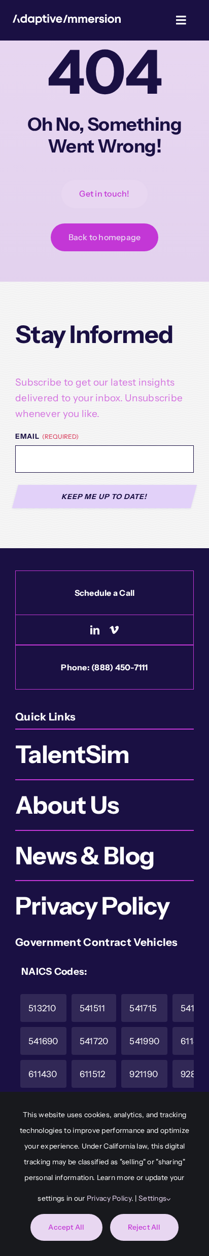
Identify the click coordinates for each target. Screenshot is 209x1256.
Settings (152, 1198)
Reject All (144, 1227)
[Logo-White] (67, 19)
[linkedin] (94, 629)
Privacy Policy (109, 1198)
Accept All (66, 1227)
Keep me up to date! (105, 496)
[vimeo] (114, 629)
